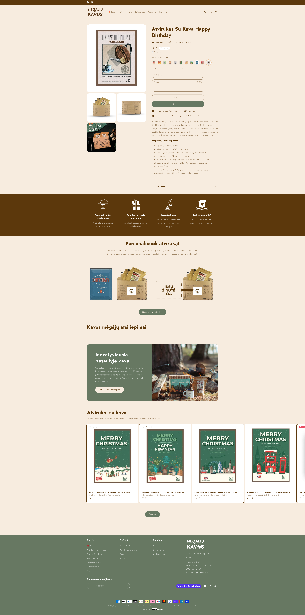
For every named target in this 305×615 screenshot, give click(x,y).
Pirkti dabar (178, 104)
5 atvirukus (173, 111)
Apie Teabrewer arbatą (128, 550)
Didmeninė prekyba (160, 550)
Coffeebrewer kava (94, 562)
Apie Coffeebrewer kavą (129, 545)
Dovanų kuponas (93, 571)
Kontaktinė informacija (177, 606)
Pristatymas (164, 606)
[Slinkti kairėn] (147, 507)
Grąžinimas (129, 606)
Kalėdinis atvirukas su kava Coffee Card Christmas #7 (110, 493)
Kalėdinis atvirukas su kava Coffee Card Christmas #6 (163, 493)
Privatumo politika (140, 606)
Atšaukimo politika (192, 606)
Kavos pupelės (92, 558)
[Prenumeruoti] (127, 586)
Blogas (122, 554)
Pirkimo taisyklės (154, 606)
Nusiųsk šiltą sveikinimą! (152, 312)
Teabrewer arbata (93, 566)
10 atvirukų (173, 115)
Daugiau (152, 514)
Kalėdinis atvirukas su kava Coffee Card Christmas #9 (268, 493)
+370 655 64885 (193, 569)
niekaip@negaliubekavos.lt (197, 572)
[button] (163, 12)
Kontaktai (156, 545)
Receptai (123, 558)
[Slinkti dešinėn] (157, 507)
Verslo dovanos (159, 554)
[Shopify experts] (157, 609)
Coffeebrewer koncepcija (109, 390)
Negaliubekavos (118, 606)
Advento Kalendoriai (94, 554)
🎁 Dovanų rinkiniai (94, 545)
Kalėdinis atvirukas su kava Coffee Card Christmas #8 (215, 493)
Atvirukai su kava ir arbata (96, 550)
